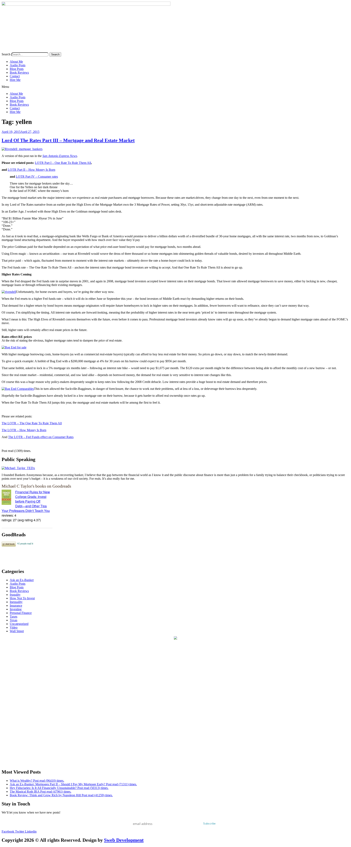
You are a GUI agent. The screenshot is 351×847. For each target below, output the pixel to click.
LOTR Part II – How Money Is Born (31, 169)
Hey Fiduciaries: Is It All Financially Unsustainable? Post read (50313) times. (59, 788)
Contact (15, 76)
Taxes (13, 616)
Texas (13, 620)
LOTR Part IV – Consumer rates (37, 176)
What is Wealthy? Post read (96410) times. (37, 780)
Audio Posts (17, 65)
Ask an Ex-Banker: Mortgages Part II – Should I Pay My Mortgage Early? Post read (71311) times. (73, 784)
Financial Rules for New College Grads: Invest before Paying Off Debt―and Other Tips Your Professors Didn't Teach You (26, 501)
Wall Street (17, 631)
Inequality (16, 602)
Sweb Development (124, 840)
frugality (15, 594)
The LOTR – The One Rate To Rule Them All (32, 423)
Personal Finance (21, 613)
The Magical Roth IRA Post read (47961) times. (40, 791)
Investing (16, 609)
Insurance (16, 605)
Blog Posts (17, 69)
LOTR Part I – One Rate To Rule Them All (63, 162)
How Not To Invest (22, 598)
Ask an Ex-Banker (22, 580)
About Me (16, 61)
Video (13, 627)
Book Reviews (19, 72)
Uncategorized (19, 624)
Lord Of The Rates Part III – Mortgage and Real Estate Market (68, 140)
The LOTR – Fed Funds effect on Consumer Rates (41, 437)
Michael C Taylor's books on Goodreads (36, 486)
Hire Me (15, 80)
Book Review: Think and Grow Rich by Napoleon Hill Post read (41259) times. (61, 795)
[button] (175, 87)
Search (6, 54)
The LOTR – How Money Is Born (24, 430)
